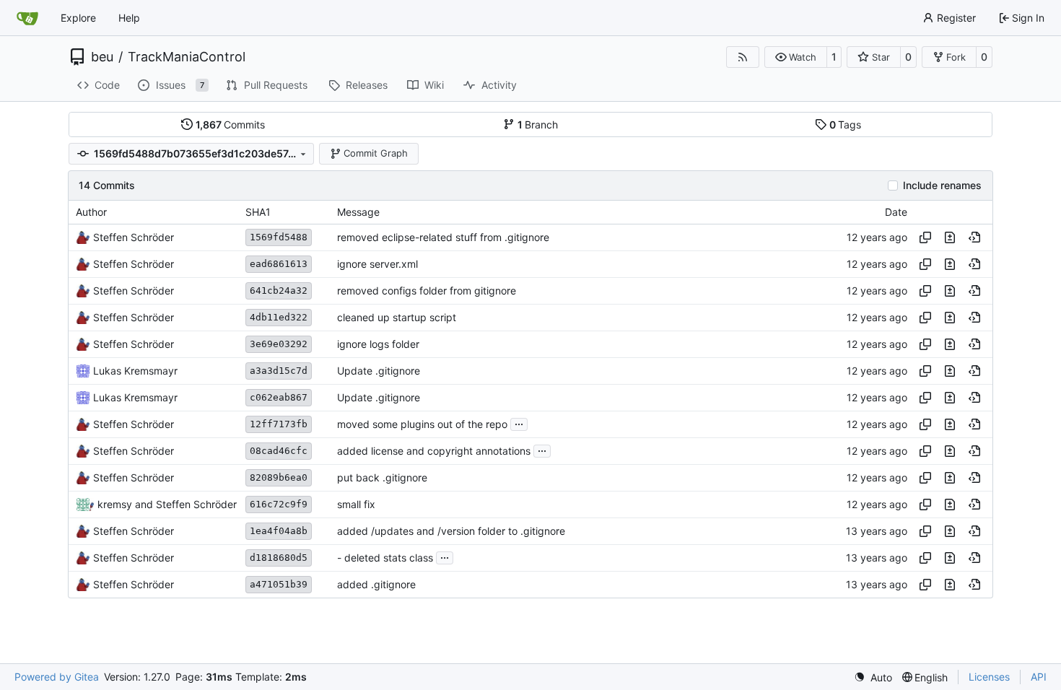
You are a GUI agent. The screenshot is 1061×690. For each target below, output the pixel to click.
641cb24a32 (278, 290)
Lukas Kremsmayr (135, 370)
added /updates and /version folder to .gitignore (451, 531)
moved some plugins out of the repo (422, 424)
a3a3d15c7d (278, 370)
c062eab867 (278, 397)
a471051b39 (278, 584)
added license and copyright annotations (433, 451)
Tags (845, 124)
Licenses (989, 677)
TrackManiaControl (186, 57)
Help (129, 18)
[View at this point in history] (974, 237)
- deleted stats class (385, 557)
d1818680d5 (278, 557)
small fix (356, 504)
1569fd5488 (278, 237)
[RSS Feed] (742, 57)
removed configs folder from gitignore (426, 290)
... (519, 422)
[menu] (873, 677)
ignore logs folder (378, 344)
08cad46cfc (278, 450)
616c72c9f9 (278, 504)
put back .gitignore (382, 477)
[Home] (27, 18)
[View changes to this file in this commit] (950, 237)
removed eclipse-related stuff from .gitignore (443, 237)
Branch (538, 124)
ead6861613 (278, 263)
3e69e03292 (278, 344)
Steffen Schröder (133, 237)
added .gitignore (376, 584)
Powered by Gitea (56, 677)
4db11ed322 (278, 317)
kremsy (114, 504)
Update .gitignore (378, 370)
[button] (795, 57)
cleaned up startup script (396, 317)
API (1039, 677)
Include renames (942, 185)
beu (102, 57)
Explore (78, 18)
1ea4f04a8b (278, 530)
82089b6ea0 (278, 477)
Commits (231, 124)
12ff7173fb (278, 424)
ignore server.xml (377, 264)
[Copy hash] (925, 237)
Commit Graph (376, 153)
